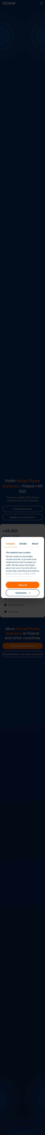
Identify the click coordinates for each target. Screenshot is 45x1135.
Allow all (22, 584)
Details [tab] (23, 543)
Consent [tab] (10, 543)
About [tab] (35, 543)
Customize (21, 592)
